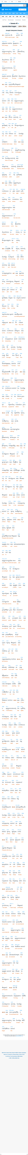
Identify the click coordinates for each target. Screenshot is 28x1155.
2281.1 (3, 427)
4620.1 (14, 772)
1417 (11, 90)
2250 (3, 172)
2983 (14, 460)
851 (3, 846)
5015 (3, 271)
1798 (3, 189)
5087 (10, 115)
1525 (6, 246)
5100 (8, 304)
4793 (6, 337)
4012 (16, 632)
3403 (3, 534)
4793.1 (19, 501)
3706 (3, 197)
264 (13, 41)
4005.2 (11, 435)
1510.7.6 (19, 164)
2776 (3, 747)
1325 (21, 476)
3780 (3, 353)
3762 (13, 682)
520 (3, 140)
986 (3, 435)
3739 (15, 131)
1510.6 (17, 230)
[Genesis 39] (2, 515)
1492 (10, 181)
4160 (3, 624)
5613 (11, 591)
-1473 (5, 74)
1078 (3, 903)
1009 (3, 443)
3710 (10, 82)
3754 (12, 304)
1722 (20, 115)
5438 (3, 123)
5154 (11, 895)
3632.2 (3, 599)
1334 (3, 370)
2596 (3, 583)
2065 (20, 271)
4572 (18, 608)
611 (16, 805)
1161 (13, 246)
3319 (6, 944)
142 (11, 739)
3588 (22, 33)
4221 (3, 452)
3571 (17, 189)
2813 (9, 665)
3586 (18, 862)
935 (18, 49)
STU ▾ (24, 26)
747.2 (16, 148)
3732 (14, 870)
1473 (3, 99)
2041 (8, 772)
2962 (3, 74)
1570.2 (14, 468)
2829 (3, 665)
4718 (10, 443)
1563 (15, 140)
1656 (18, 624)
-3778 (5, 41)
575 (12, 755)
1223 (7, 353)
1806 (3, 649)
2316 (17, 353)
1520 (14, 189)
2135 (15, 90)
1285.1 (3, 361)
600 (14, 542)
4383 (3, 312)
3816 (3, 920)
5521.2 (3, 739)
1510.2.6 (14, 517)
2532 (11, 58)
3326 (17, 33)
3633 (6, 731)
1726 (17, 402)
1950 (3, 1026)
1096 (6, 33)
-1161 (8, 33)
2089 (22, 517)
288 (9, 402)
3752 (3, 616)
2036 (20, 320)
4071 (6, 780)
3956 (18, 755)
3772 (17, 780)
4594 (3, 320)
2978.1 (3, 698)
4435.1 (3, 419)
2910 (3, 862)
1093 (20, 665)
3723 (22, 706)
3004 (3, 304)
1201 (16, 123)
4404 (9, 255)
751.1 (3, 66)
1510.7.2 (15, 591)
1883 (6, 755)
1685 (3, 690)
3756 (19, 337)
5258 (18, 394)
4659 (15, 312)
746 (3, 542)
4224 (12, 911)
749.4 (3, 558)
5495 (3, 460)
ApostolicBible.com (19, 1035)
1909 (3, 90)
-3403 (12, 1010)
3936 (3, 164)
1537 (12, 649)
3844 (9, 296)
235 (17, 600)
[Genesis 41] (26, 515)
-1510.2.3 (22, 337)
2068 (3, 772)
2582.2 (17, 731)
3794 (3, 657)
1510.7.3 (13, 238)
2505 (23, 994)
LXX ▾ (20, 26)
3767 (13, 370)
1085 (3, 764)
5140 (22, 411)
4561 (14, 879)
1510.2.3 (19, 361)
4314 (17, 246)
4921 (3, 148)
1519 (9, 123)
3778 (17, 238)
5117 (10, 131)
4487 (3, 41)
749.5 (3, 49)
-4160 (5, 682)
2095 (9, 616)
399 (11, 427)
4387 (3, 591)
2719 (3, 788)
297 (14, 181)
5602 (16, 673)
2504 (10, 723)
